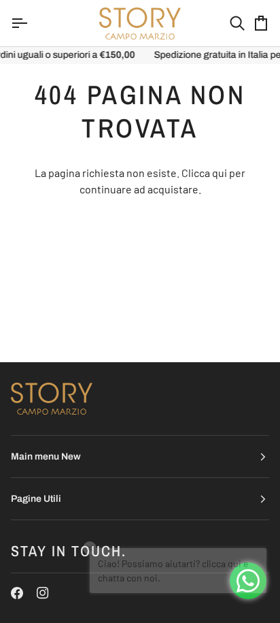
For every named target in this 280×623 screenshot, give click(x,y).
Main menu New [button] (46, 456)
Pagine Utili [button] (36, 499)
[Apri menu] (31, 23)
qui (219, 172)
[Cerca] (225, 23)
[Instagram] (43, 593)
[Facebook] (17, 593)
